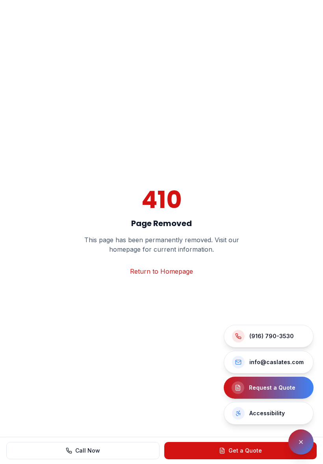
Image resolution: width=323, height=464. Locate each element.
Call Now (87, 450)
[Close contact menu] (301, 442)
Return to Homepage (161, 271)
